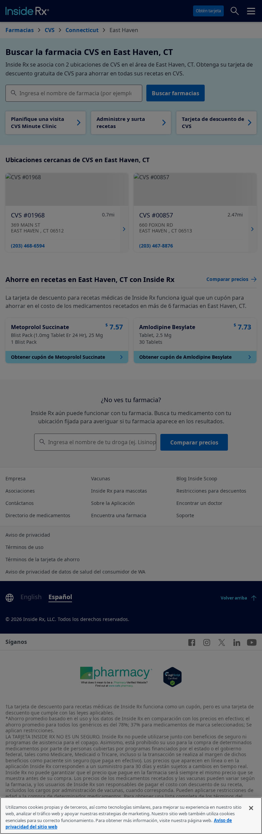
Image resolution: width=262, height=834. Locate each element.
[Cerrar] (251, 808)
